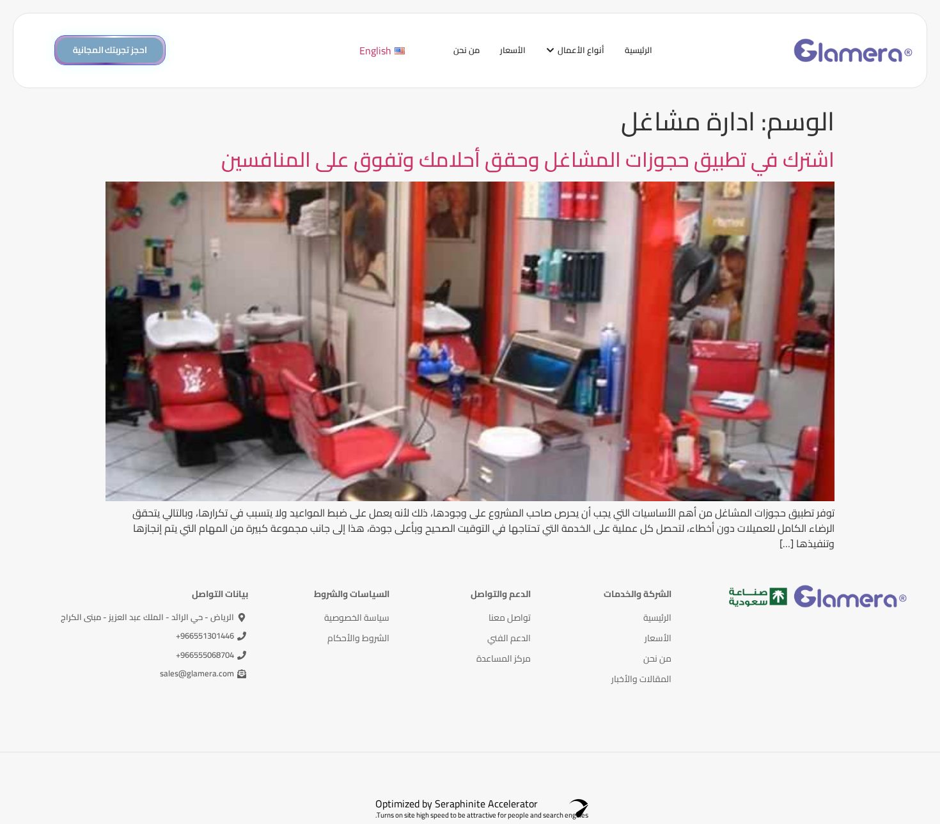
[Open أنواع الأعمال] (550, 50)
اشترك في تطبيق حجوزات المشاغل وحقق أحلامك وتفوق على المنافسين (527, 159)
